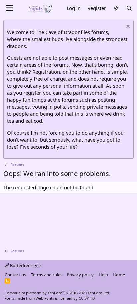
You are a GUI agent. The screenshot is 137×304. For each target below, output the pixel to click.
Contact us (15, 275)
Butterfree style (25, 265)
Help (103, 275)
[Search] (129, 8)
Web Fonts (45, 298)
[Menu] (9, 8)
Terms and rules (46, 275)
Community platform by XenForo (57, 292)
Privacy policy (80, 275)
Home (119, 275)
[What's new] (115, 8)
